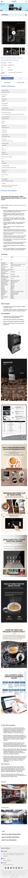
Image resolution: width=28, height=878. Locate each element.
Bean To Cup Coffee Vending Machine (11, 834)
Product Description (20, 82)
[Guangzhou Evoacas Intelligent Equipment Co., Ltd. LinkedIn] (19, 868)
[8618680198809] (22, 868)
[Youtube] (16, 868)
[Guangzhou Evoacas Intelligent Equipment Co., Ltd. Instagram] (14, 868)
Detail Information (7, 82)
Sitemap (10, 871)
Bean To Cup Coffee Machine (9, 840)
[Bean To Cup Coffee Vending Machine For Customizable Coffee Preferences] (13, 32)
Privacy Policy (4, 871)
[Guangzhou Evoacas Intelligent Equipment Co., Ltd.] (14, 2)
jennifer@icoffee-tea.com (8, 864)
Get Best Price (7, 78)
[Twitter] (8, 868)
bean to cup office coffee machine (10, 837)
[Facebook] (11, 868)
